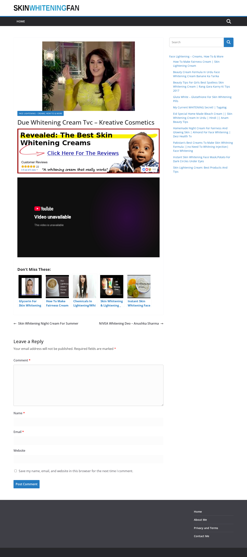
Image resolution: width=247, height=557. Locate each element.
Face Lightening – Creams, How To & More (40, 113)
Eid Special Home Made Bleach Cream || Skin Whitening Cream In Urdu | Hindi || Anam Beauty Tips (202, 118)
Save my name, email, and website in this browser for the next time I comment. (76, 471)
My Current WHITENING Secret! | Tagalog (200, 107)
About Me (200, 520)
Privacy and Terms (206, 528)
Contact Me (201, 536)
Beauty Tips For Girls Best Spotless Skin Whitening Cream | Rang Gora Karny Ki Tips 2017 (201, 86)
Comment (22, 360)
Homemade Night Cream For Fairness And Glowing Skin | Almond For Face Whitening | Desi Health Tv (202, 132)
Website (19, 450)
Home (21, 21)
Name (19, 413)
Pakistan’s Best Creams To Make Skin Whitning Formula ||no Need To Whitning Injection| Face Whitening (203, 147)
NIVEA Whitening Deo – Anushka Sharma (129, 323)
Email (19, 432)
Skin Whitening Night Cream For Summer (48, 323)
